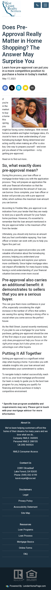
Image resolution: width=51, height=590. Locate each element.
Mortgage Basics (25, 541)
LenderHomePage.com (34, 586)
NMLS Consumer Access (25, 451)
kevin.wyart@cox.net (25, 478)
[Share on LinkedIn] (19, 88)
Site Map (25, 513)
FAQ (26, 554)
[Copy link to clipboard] (32, 88)
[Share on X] (12, 88)
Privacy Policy (25, 501)
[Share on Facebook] (5, 88)
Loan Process (25, 535)
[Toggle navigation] (45, 5)
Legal (25, 494)
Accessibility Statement (25, 507)
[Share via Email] (25, 88)
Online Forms (25, 548)
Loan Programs (25, 529)
